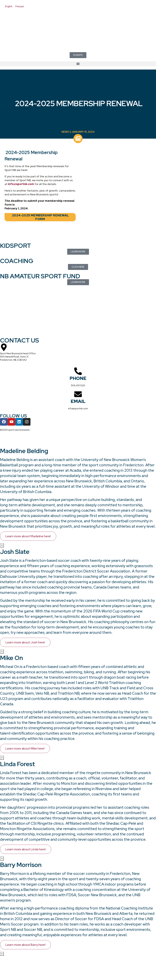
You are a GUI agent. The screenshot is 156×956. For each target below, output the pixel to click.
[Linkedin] (19, 422)
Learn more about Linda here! (25, 849)
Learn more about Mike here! (24, 748)
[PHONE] (78, 371)
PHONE (78, 378)
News (65, 131)
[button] (78, 63)
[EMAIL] (78, 394)
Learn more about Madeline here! (28, 536)
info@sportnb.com (21, 184)
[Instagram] (26, 422)
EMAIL (78, 401)
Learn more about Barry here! (25, 945)
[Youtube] (11, 422)
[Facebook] (4, 422)
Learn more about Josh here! (25, 642)
